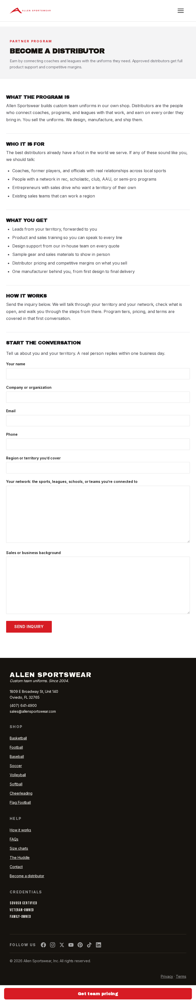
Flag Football (20, 802)
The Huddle (20, 857)
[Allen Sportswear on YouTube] (71, 944)
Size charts (19, 848)
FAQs (14, 839)
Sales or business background (33, 552)
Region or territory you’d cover (33, 458)
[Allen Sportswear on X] (61, 944)
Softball (16, 784)
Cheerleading (21, 793)
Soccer (16, 765)
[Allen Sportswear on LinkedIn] (98, 944)
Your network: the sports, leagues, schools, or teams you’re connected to (72, 481)
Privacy (167, 976)
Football (16, 747)
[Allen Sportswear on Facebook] (43, 944)
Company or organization (29, 387)
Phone (12, 434)
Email (11, 411)
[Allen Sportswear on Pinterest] (80, 944)
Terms (181, 976)
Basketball (18, 738)
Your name (15, 364)
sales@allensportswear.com (33, 711)
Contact (16, 867)
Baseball (17, 756)
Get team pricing (98, 994)
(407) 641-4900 (23, 705)
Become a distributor (27, 876)
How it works (20, 830)
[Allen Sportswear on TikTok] (89, 944)
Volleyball (18, 775)
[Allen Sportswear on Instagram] (52, 944)
